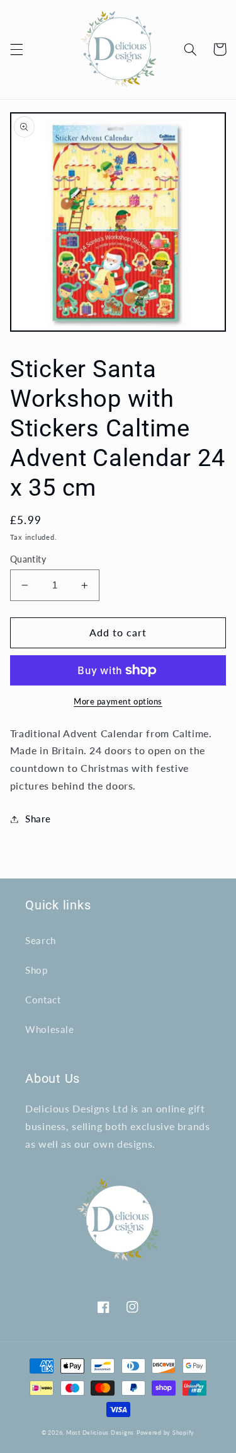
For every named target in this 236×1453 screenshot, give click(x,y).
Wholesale (49, 1029)
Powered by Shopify (165, 1432)
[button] (16, 49)
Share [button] (38, 818)
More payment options (118, 701)
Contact (42, 999)
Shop (36, 970)
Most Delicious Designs (100, 1432)
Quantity (28, 559)
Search (40, 940)
